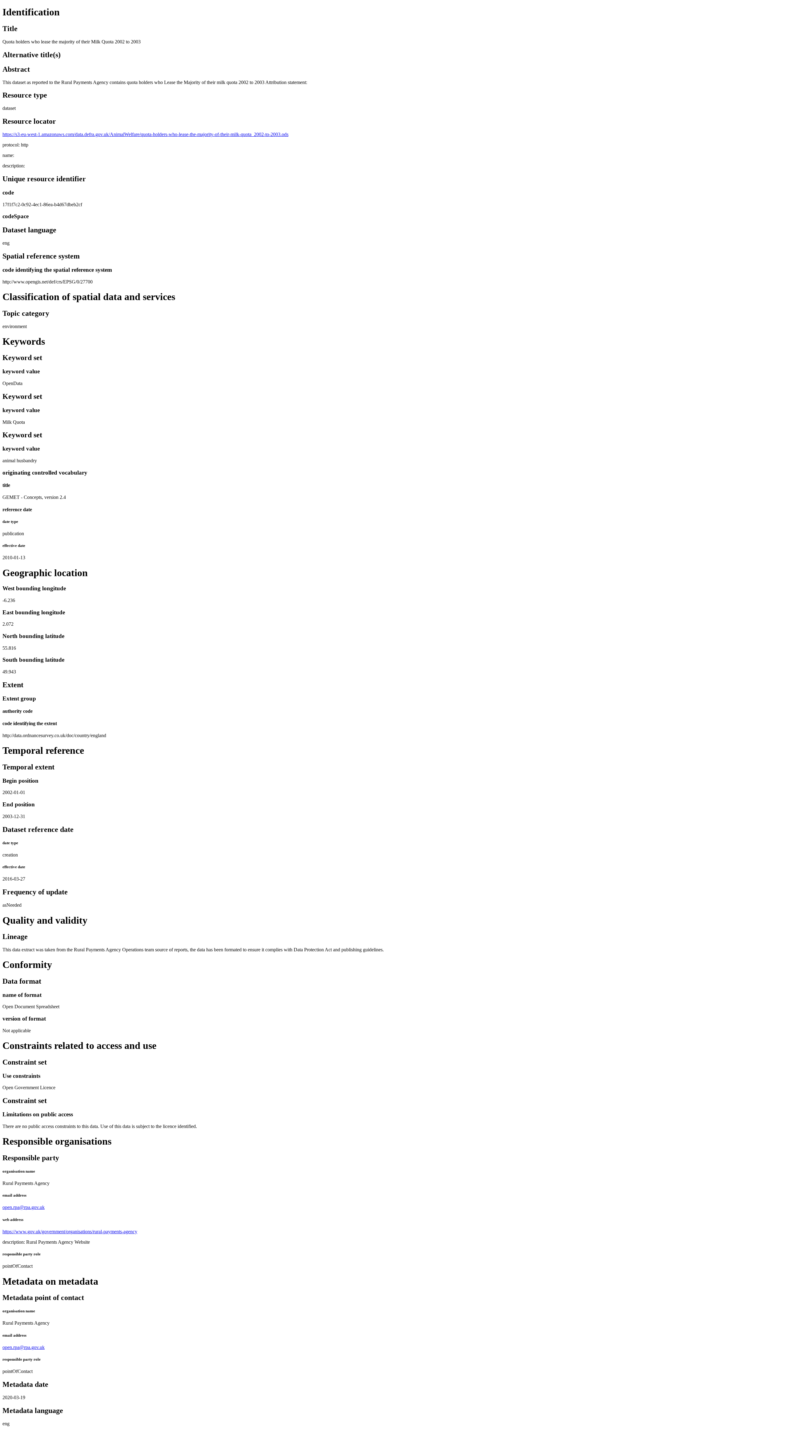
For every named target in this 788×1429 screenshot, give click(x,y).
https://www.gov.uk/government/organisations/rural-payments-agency (69, 1231)
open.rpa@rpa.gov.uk (23, 1207)
